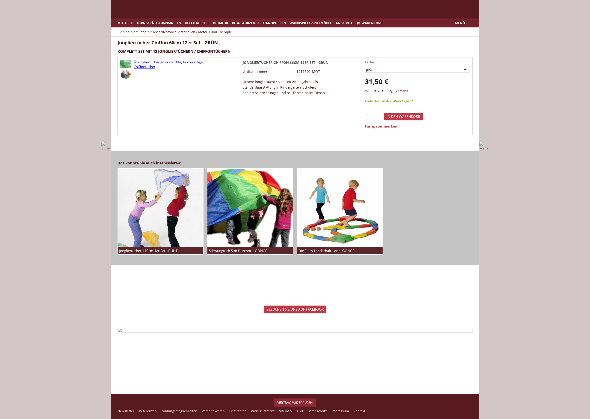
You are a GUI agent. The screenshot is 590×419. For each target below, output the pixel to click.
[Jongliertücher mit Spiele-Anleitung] (125, 74)
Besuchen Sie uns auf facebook (295, 309)
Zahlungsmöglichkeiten (179, 411)
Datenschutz (317, 411)
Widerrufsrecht (262, 411)
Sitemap (285, 411)
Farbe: (370, 62)
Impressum (340, 411)
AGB (299, 411)
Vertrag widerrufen (295, 402)
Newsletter (126, 411)
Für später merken (381, 126)
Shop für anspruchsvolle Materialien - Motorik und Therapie (185, 32)
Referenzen (148, 411)
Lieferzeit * (237, 411)
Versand (401, 91)
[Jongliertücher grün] (125, 64)
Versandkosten (213, 411)
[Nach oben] (295, 378)
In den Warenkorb (403, 116)
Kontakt (359, 411)
